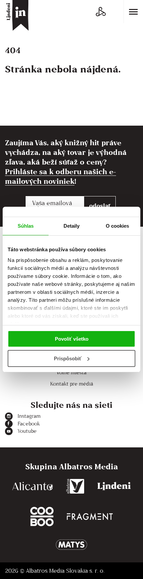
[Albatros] (75, 486)
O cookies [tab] (117, 226)
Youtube (27, 431)
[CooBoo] (42, 516)
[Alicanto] (33, 486)
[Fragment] (89, 516)
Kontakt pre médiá (71, 384)
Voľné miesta (71, 372)
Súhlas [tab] (26, 226)
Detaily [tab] (72, 226)
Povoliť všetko (71, 339)
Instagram (29, 416)
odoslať (99, 205)
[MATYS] (71, 544)
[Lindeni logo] (114, 486)
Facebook (29, 423)
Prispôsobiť (67, 358)
